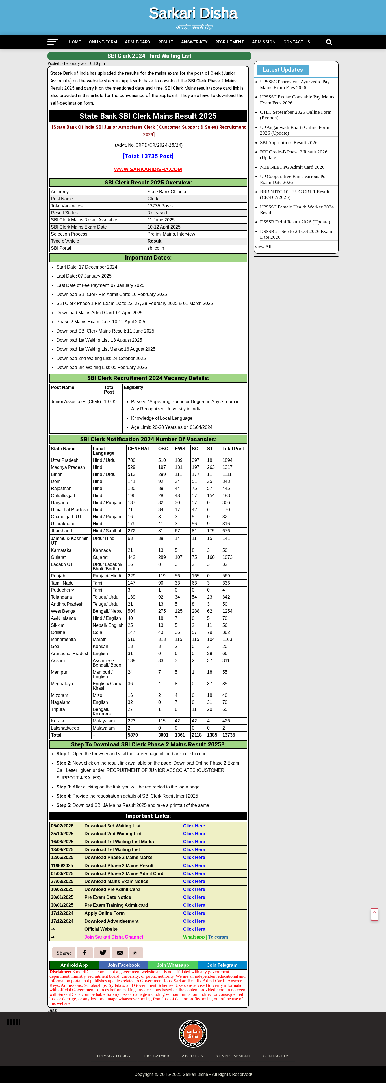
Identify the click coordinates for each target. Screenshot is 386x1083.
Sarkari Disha (193, 13)
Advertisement (232, 1056)
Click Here (194, 825)
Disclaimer (156, 1056)
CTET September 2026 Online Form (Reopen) (295, 114)
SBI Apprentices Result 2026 (289, 142)
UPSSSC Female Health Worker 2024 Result (297, 209)
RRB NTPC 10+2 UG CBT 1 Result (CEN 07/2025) (294, 194)
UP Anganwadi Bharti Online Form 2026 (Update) (294, 130)
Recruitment (229, 42)
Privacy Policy (114, 1056)
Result (165, 42)
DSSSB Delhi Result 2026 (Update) (295, 222)
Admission (264, 42)
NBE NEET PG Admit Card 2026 (292, 167)
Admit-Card (137, 42)
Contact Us (296, 42)
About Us (192, 1056)
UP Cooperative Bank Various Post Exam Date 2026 (294, 179)
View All (263, 246)
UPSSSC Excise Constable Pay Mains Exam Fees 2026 (297, 99)
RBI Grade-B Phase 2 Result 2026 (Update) (294, 154)
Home (75, 42)
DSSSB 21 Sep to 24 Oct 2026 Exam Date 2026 (296, 234)
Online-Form (103, 42)
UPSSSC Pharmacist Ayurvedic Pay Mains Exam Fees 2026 (295, 84)
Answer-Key (194, 42)
